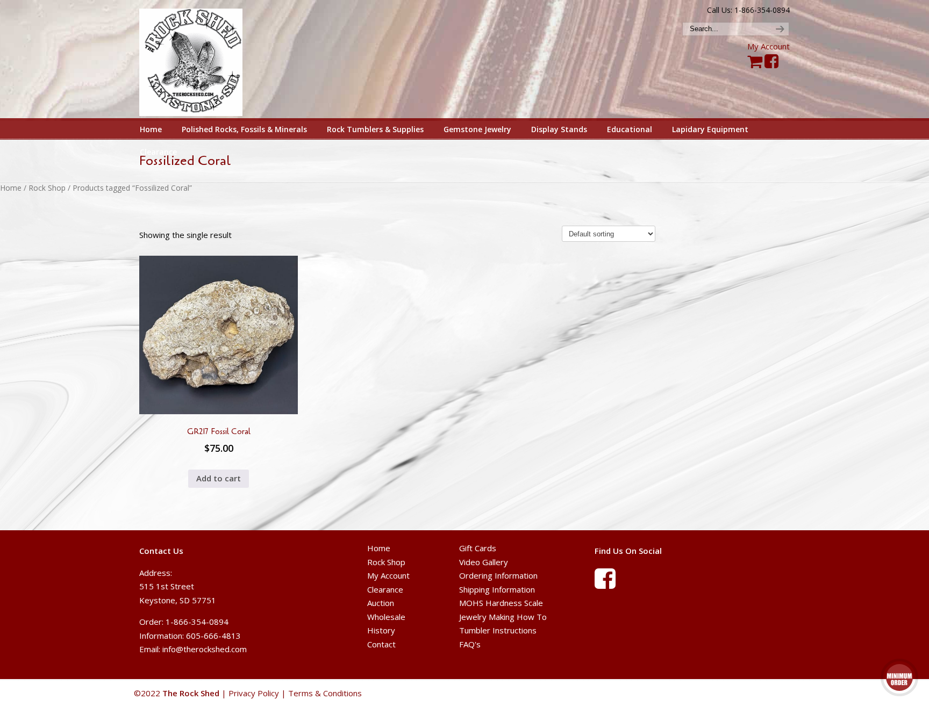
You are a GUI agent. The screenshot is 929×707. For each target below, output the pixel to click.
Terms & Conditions (325, 693)
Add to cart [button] (218, 478)
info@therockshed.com (204, 649)
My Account (768, 46)
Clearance (385, 589)
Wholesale (386, 616)
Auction (380, 602)
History (381, 630)
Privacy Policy (253, 693)
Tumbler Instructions (498, 630)
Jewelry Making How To (503, 616)
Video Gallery (483, 562)
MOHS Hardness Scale (501, 602)
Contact (381, 644)
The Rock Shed (203, 59)
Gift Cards (477, 548)
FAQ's (470, 644)
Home (11, 188)
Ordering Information (498, 575)
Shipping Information (497, 589)
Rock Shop (47, 188)
